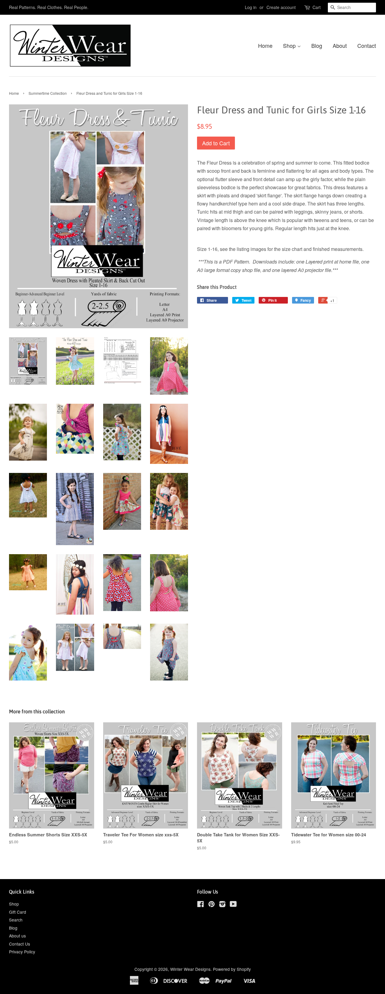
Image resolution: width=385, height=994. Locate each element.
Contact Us (19, 944)
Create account (281, 7)
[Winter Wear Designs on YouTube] (233, 905)
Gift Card (17, 912)
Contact (366, 45)
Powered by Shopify (232, 969)
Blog (316, 45)
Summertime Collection (48, 93)
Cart (317, 7)
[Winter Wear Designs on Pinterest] (211, 905)
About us (17, 936)
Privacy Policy (22, 952)
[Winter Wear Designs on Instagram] (222, 905)
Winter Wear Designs (190, 969)
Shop (290, 45)
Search (16, 920)
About (340, 45)
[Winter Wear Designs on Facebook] (200, 905)
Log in (251, 7)
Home (265, 45)
